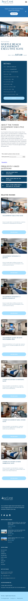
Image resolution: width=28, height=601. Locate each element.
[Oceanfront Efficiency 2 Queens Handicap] (14, 286)
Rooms (13, 26)
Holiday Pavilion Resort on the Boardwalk (13, 587)
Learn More (14, 13)
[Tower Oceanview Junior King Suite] (14, 368)
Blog (2, 562)
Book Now (4, 550)
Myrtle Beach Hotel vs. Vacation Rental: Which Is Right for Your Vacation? (17, 523)
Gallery (3, 564)
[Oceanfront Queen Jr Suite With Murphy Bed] (14, 327)
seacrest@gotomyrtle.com (9, 578)
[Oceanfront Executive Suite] (14, 205)
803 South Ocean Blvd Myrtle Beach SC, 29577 (7, 572)
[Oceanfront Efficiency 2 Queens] (14, 246)
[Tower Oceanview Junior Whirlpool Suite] (14, 451)
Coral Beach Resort (6, 585)
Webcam (3, 560)
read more (10, 527)
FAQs (2, 559)
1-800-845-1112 (6, 575)
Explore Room (13, 232)
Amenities (3, 553)
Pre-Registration (5, 598)
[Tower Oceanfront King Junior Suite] (14, 409)
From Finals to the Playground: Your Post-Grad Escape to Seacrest (16, 531)
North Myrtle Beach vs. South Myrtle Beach (16, 538)
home (9, 26)
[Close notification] (26, 11)
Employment (20, 598)
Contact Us (13, 598)
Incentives (4, 555)
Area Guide (4, 557)
